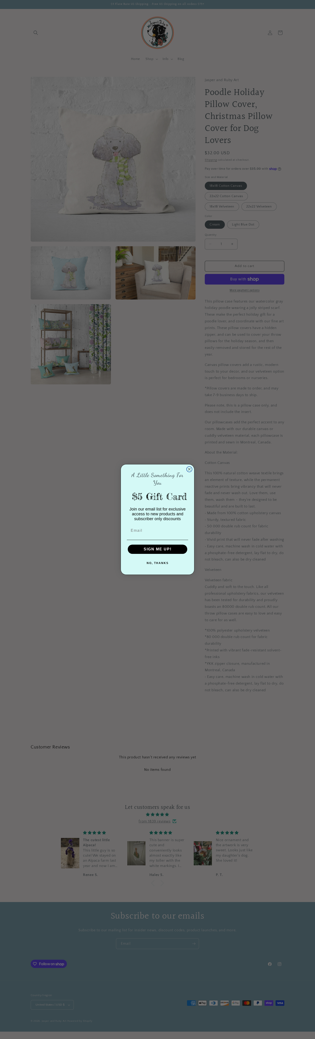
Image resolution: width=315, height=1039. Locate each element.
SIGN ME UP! (158, 549)
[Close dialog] (189, 469)
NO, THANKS (158, 563)
